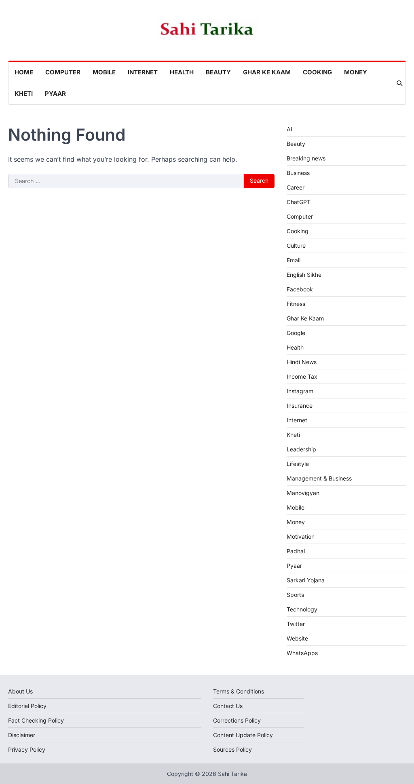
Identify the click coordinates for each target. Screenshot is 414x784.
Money (355, 72)
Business (298, 172)
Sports (295, 594)
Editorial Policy (27, 705)
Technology (302, 609)
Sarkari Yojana (306, 580)
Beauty (218, 72)
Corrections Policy (237, 720)
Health (182, 72)
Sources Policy (232, 749)
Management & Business (319, 478)
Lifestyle (298, 463)
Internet (143, 72)
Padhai (296, 551)
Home (24, 72)
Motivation (301, 536)
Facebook (300, 289)
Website (297, 638)
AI (289, 129)
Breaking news (306, 158)
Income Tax (302, 376)
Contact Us (228, 705)
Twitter (296, 623)
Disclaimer (21, 734)
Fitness (296, 303)
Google (296, 332)
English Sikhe (304, 274)
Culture (296, 245)
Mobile (104, 72)
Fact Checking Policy (36, 720)
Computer (62, 72)
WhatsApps (302, 652)
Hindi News (302, 361)
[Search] (399, 83)
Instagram (300, 391)
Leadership (301, 449)
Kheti (24, 93)
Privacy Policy (26, 749)
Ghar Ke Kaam (267, 72)
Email (293, 260)
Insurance (300, 405)
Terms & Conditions (238, 691)
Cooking (317, 72)
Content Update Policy (243, 734)
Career (295, 187)
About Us (20, 691)
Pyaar (55, 93)
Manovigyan (303, 492)
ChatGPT (298, 201)
